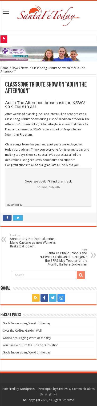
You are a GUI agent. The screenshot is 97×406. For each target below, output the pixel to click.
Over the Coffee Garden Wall (22, 330)
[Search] (81, 275)
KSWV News (20, 68)
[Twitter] (53, 298)
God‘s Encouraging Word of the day (27, 338)
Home (4, 68)
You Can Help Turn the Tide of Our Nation (30, 345)
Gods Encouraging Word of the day (26, 323)
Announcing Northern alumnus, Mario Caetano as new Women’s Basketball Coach (33, 241)
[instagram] (61, 298)
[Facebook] (44, 298)
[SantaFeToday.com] (48, 14)
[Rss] (36, 298)
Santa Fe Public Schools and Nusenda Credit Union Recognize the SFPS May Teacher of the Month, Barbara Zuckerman (63, 257)
